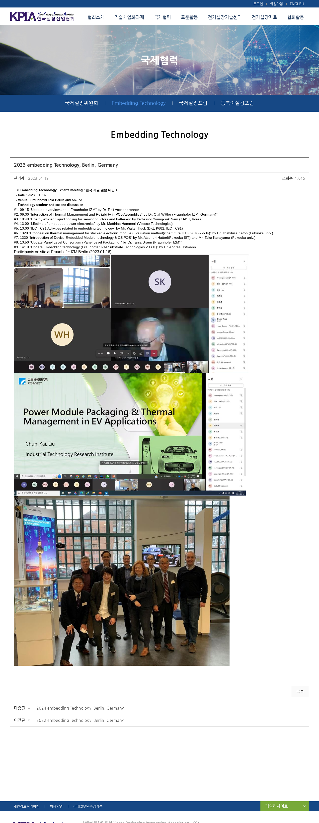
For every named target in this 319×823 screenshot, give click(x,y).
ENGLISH (297, 4)
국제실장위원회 (81, 103)
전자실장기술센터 (225, 17)
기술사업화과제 (129, 17)
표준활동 (189, 17)
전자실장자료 (264, 17)
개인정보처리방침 (26, 806)
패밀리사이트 (276, 806)
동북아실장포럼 (237, 103)
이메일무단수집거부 (87, 806)
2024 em (80, 708)
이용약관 (56, 806)
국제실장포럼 (193, 103)
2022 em (80, 720)
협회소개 (95, 17)
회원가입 (276, 4)
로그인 (258, 4)
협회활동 (295, 17)
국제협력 (162, 17)
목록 (300, 691)
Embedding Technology (138, 103)
